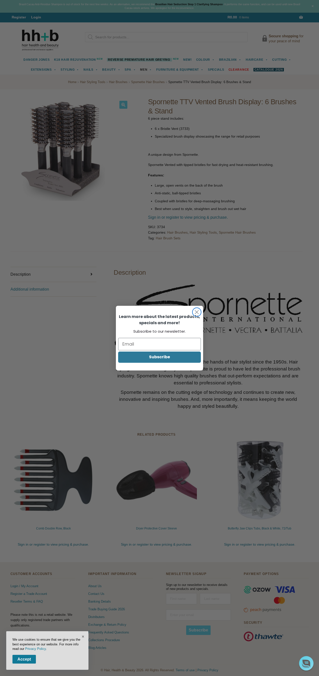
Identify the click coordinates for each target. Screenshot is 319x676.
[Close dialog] (196, 312)
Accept (24, 659)
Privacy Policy (35, 649)
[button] (306, 663)
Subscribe (159, 357)
